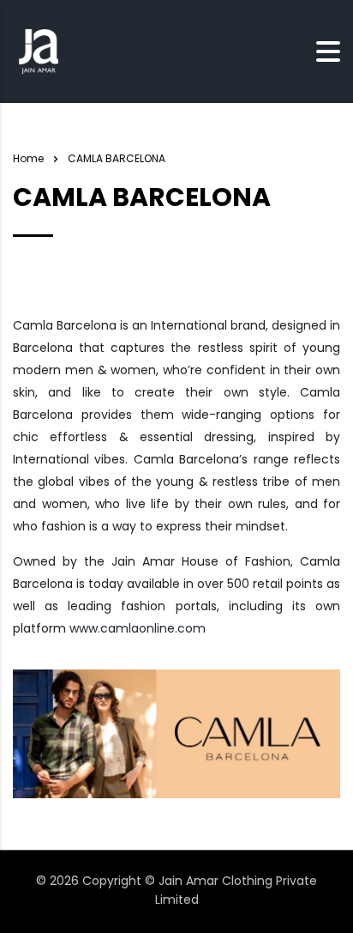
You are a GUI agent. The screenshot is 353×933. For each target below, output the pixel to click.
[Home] (38, 50)
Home (28, 158)
